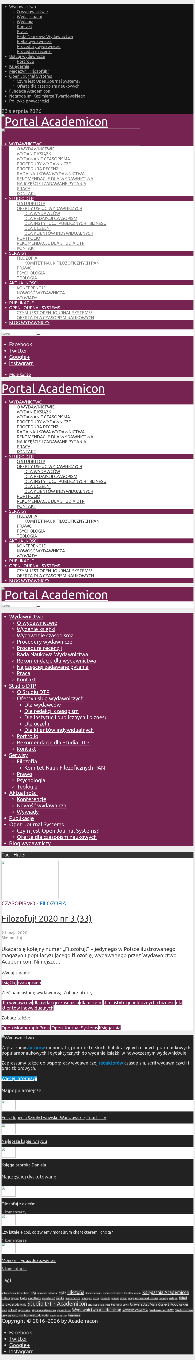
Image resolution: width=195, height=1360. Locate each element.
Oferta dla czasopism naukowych (48, 86)
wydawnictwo (64, 1310)
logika (23, 1298)
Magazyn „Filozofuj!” (29, 71)
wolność (12, 1310)
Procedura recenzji (34, 51)
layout (15, 1298)
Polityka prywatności (29, 100)
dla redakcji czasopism (56, 1002)
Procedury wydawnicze (39, 46)
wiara (4, 1310)
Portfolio (25, 61)
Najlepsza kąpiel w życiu (24, 1141)
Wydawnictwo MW (135, 1310)
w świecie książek (58, 1316)
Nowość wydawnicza (41, 292)
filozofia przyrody (93, 1293)
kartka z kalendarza (113, 1293)
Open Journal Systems (30, 76)
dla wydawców (17, 1002)
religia (173, 1298)
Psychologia (31, 272)
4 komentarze (14, 1240)
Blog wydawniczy (29, 322)
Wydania (25, 21)
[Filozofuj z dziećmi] (9, 1195)
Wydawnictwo (22, 6)
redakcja (163, 1298)
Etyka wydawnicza (34, 41)
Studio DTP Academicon (57, 1303)
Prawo (24, 268)
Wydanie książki (34, 153)
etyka (62, 1293)
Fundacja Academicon (29, 91)
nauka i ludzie (73, 1298)
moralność (48, 1298)
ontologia (87, 1298)
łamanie (74, 1315)
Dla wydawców (42, 213)
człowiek (42, 1293)
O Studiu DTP (31, 203)
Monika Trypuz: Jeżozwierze (29, 1260)
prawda (115, 1298)
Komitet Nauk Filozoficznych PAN (61, 263)
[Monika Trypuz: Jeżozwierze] (9, 1251)
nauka (60, 1298)
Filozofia (27, 258)
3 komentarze (14, 1268)
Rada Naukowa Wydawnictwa (45, 36)
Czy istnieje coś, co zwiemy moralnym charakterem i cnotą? (57, 1232)
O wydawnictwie (32, 11)
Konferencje (31, 287)
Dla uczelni (37, 228)
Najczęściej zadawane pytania (51, 183)
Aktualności (23, 282)
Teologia (27, 277)
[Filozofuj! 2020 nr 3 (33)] (30, 897)
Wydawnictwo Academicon (96, 1309)
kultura (6, 1298)
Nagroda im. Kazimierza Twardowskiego (47, 96)
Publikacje (21, 302)
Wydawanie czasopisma (43, 158)
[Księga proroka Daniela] (9, 1156)
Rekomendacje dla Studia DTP (51, 243)
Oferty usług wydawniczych (49, 208)
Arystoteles (23, 1293)
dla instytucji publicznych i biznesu (139, 1002)
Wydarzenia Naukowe (44, 1310)
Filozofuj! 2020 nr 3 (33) (47, 918)
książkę (9, 982)
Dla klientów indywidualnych (58, 233)
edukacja (53, 1293)
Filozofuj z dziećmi (19, 1203)
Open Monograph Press (26, 1027)
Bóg (33, 1293)
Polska (96, 1298)
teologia (116, 1304)
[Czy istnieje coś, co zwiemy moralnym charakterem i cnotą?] (9, 1223)
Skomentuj (12, 937)
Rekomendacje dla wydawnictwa (55, 178)
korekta (128, 1293)
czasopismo (29, 982)
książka (137, 1293)
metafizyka (34, 1298)
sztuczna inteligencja (99, 1305)
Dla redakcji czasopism (50, 218)
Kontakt (24, 26)
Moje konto (20, 374)
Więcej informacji (19, 1078)
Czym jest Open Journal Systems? (48, 81)
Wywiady (27, 297)
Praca (22, 31)
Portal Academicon (53, 388)
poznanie (105, 1298)
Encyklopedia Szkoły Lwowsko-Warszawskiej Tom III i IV (54, 1117)
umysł (126, 1305)
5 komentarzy (14, 1212)
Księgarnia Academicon (165, 1292)
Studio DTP (21, 198)
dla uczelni (91, 1002)
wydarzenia (24, 1310)
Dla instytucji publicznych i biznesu (65, 223)
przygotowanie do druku (143, 1298)
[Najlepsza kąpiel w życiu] (9, 1132)
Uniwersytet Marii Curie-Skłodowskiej (159, 1304)
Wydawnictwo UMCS (161, 1310)
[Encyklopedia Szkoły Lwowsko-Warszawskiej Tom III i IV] (9, 1108)
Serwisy (18, 253)
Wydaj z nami (29, 16)
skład (183, 1298)
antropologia (9, 1293)
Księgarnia (19, 66)
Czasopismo (18, 903)
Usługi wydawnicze (27, 56)
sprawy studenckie (14, 1304)
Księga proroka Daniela (24, 1164)
